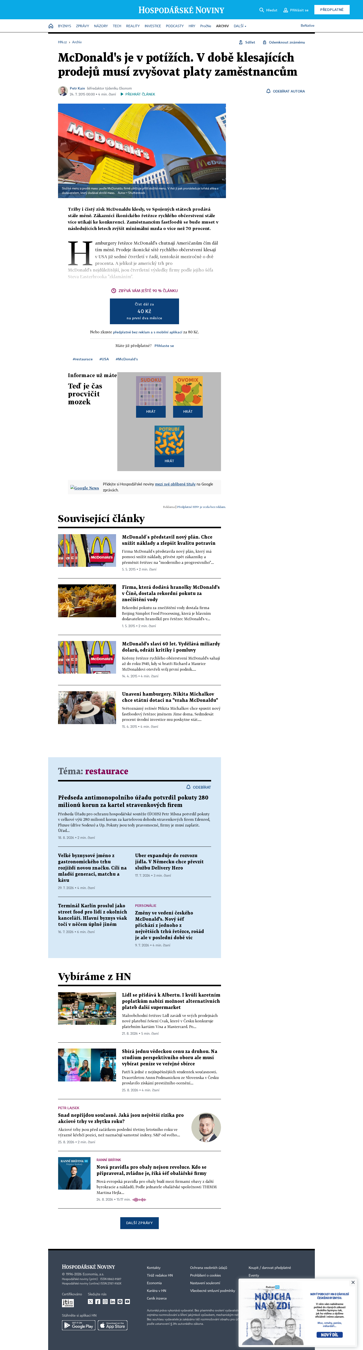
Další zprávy (139, 1223)
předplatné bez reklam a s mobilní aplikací (147, 332)
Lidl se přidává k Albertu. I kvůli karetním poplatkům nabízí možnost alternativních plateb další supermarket (171, 1001)
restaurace (106, 772)
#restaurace (83, 359)
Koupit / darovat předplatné (270, 1268)
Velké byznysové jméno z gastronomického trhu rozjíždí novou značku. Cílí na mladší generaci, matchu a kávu (92, 868)
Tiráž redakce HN (160, 1275)
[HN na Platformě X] (90, 1301)
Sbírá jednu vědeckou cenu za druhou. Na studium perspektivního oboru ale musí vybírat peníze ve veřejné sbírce (169, 1058)
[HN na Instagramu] (105, 1301)
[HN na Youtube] (127, 1301)
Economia (154, 1283)
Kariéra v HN (156, 1291)
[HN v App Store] (112, 1325)
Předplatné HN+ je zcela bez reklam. (201, 507)
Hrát (151, 411)
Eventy (254, 1275)
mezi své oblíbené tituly (175, 484)
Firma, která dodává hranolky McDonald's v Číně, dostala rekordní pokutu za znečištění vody (171, 593)
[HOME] (51, 26)
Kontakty (154, 1268)
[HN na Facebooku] (97, 1301)
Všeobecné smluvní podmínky (212, 1291)
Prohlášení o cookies (205, 1275)
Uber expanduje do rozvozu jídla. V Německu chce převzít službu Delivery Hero (169, 862)
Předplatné (332, 9)
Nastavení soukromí (205, 1283)
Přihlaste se (164, 345)
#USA (104, 359)
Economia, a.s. (93, 1274)
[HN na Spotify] (120, 1301)
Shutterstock (136, 193)
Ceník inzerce (157, 1298)
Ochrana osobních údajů (208, 1268)
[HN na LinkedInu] (112, 1301)
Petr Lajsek (68, 1108)
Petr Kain (77, 88)
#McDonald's (127, 359)
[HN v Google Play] (78, 1325)
